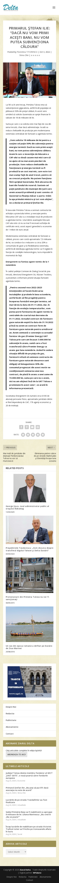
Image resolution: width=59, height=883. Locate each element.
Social (20, 834)
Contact (10, 733)
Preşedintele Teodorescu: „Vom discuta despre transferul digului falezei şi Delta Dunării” (29, 549)
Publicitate (11, 720)
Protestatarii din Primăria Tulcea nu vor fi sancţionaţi (27, 598)
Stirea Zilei (24, 55)
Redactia (10, 713)
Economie (21, 781)
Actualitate (22, 805)
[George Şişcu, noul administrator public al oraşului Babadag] (29, 488)
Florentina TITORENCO (27, 52)
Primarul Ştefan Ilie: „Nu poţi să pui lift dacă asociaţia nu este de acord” (27, 788)
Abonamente (12, 727)
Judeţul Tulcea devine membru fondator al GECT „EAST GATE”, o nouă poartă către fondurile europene (29, 775)
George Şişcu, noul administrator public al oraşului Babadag (27, 507)
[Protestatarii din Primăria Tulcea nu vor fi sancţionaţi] (29, 575)
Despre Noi (11, 707)
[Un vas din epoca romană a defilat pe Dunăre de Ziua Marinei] (29, 624)
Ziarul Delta (25, 870)
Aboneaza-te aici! (16, 754)
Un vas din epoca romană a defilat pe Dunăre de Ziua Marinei (29, 647)
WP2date (37, 873)
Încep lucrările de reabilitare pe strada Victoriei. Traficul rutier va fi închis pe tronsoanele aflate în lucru (29, 829)
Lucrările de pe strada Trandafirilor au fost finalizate (26, 801)
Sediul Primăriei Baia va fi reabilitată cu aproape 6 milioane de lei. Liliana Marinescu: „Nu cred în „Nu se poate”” (29, 814)
